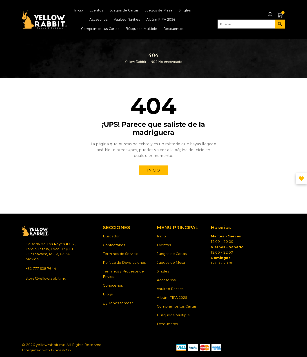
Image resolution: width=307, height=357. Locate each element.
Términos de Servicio (120, 254)
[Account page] (270, 15)
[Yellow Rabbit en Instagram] (30, 288)
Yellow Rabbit (135, 62)
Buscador (111, 236)
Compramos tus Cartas (176, 306)
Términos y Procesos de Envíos (123, 274)
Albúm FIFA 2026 (172, 297)
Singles (163, 271)
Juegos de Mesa (171, 262)
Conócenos (113, 285)
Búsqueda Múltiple (173, 315)
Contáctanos (114, 245)
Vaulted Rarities (170, 289)
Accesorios (166, 280)
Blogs (108, 294)
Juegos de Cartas (172, 254)
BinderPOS (61, 350)
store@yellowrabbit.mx (46, 278)
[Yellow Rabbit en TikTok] (37, 288)
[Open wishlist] (301, 178)
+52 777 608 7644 (41, 268)
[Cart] (280, 15)
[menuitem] (78, 10)
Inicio (153, 170)
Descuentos (167, 324)
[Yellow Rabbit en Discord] (34, 288)
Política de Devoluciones (124, 262)
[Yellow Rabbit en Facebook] (23, 288)
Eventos (164, 245)
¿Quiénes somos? (118, 303)
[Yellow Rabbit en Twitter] (27, 288)
